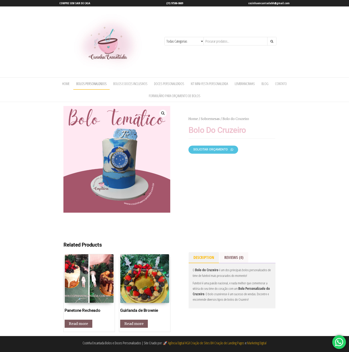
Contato (281, 83)
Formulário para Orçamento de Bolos (174, 95)
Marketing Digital (256, 342)
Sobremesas (210, 119)
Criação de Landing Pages (229, 342)
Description (203, 257)
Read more (78, 323)
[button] (213, 150)
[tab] (204, 257)
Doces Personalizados (169, 83)
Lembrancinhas (245, 83)
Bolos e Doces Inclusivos (130, 83)
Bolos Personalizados (91, 83)
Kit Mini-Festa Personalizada (209, 83)
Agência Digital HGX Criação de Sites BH (191, 342)
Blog (265, 83)
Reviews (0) (233, 257)
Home (66, 83)
